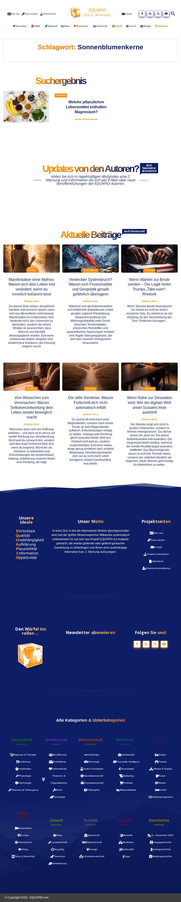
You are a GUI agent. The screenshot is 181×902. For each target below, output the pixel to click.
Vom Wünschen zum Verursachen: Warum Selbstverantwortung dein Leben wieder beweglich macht (31, 407)
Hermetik (31, 270)
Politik (21, 813)
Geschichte (159, 820)
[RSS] (150, 14)
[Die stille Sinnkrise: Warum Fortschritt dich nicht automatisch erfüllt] (90, 377)
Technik (90, 820)
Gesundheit (22, 740)
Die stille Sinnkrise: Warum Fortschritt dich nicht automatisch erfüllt (90, 403)
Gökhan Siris (31, 301)
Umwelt (56, 820)
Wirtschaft (125, 740)
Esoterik (124, 820)
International (149, 270)
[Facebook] (142, 14)
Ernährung (61, 95)
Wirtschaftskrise (90, 270)
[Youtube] (166, 14)
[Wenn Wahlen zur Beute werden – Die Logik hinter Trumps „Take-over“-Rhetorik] (149, 258)
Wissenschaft (90, 740)
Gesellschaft (56, 740)
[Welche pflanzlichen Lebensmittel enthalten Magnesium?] (26, 107)
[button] (173, 13)
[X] (158, 14)
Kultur (159, 740)
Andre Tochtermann (86, 119)
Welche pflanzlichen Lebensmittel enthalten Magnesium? (86, 107)
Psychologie (32, 388)
